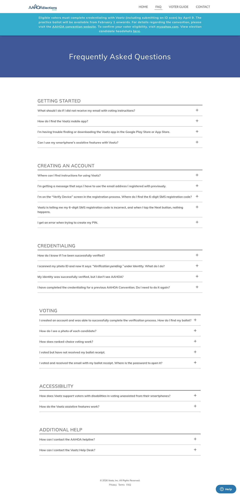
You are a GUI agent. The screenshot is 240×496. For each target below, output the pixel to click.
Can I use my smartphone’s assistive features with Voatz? (78, 142)
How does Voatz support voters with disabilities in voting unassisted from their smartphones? (104, 396)
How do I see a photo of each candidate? (67, 331)
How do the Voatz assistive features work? (69, 406)
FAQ (158, 6)
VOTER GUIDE (178, 6)
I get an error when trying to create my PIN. (68, 222)
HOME (143, 6)
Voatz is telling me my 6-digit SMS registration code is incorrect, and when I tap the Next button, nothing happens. (110, 209)
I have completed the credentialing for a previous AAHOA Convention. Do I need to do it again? (104, 287)
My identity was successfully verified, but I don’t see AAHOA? (80, 277)
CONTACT (203, 6)
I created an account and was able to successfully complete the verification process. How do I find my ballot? (115, 320)
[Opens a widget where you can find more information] (226, 489)
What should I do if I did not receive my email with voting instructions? (86, 110)
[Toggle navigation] (65, 6)
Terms (121, 484)
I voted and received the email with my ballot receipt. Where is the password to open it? (100, 363)
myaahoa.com (167, 26)
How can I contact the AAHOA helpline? (67, 439)
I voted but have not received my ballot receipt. (72, 352)
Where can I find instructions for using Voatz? (69, 175)
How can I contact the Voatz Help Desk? (67, 450)
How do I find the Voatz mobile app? (63, 121)
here (136, 31)
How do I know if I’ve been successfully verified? (71, 255)
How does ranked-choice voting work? (66, 341)
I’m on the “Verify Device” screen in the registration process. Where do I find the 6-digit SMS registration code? (115, 197)
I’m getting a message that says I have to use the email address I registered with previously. (102, 186)
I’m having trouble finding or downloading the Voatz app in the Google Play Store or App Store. (104, 132)
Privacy (113, 484)
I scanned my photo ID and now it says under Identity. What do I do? (101, 266)
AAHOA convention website (74, 26)
